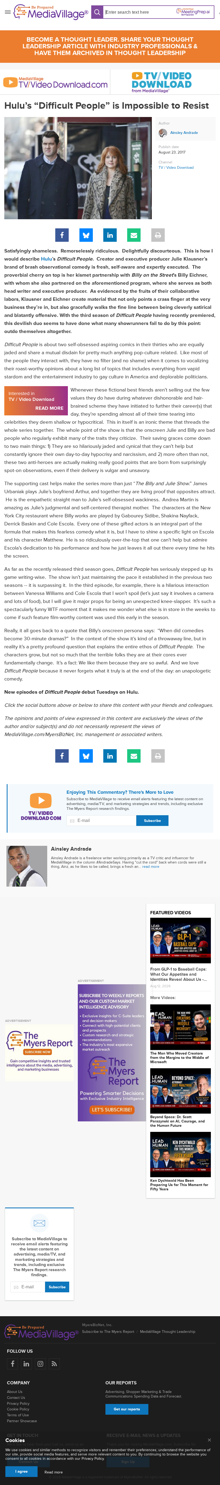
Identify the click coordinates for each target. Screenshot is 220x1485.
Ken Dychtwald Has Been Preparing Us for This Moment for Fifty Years (179, 1185)
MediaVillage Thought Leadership (167, 1331)
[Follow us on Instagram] (40, 1363)
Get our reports (127, 1409)
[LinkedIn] (110, 235)
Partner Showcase (22, 1421)
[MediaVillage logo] (41, 1332)
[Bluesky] (86, 235)
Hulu (46, 259)
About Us (15, 1391)
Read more (54, 1472)
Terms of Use (18, 1415)
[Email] (134, 235)
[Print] (158, 235)
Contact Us (16, 1397)
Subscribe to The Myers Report (108, 1331)
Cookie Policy (18, 1409)
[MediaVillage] (51, 12)
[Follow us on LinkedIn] (26, 1363)
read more (150, 866)
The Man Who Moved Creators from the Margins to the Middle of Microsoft (179, 1057)
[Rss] (54, 1363)
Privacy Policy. (93, 1458)
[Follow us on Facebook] (12, 1363)
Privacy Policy (18, 1403)
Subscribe (152, 820)
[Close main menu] (209, 1440)
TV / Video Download (176, 167)
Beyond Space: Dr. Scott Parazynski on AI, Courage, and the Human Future (177, 1121)
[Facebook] (62, 235)
